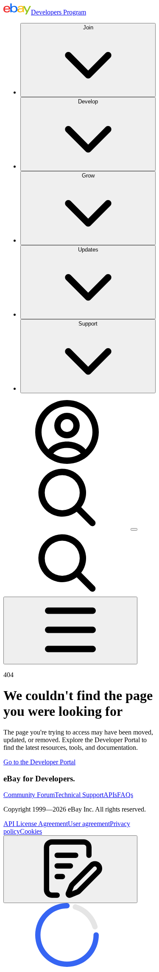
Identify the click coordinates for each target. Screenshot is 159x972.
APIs (110, 794)
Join (88, 27)
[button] (70, 869)
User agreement (89, 823)
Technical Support (79, 794)
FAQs (125, 794)
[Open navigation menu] (70, 630)
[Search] (67, 527)
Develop (88, 101)
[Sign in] (67, 461)
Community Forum (29, 794)
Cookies (31, 831)
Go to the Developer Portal (39, 762)
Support (88, 323)
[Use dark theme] (134, 529)
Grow (88, 175)
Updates (88, 249)
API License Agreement (35, 823)
